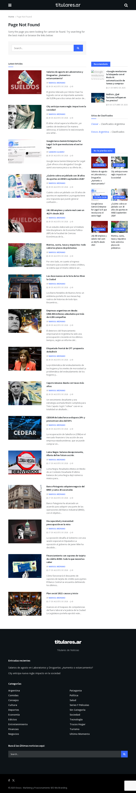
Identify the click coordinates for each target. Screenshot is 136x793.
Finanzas (13, 729)
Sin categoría (77, 709)
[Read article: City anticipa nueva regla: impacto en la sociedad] (24, 117)
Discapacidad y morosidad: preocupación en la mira (60, 523)
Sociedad (75, 714)
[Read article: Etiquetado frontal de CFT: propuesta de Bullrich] (24, 359)
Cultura (12, 705)
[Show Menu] (9, 5)
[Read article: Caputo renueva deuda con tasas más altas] (24, 393)
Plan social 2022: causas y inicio (62, 593)
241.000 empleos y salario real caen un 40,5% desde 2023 (99, 240)
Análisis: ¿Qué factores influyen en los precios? (116, 97)
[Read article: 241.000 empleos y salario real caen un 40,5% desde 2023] (24, 220)
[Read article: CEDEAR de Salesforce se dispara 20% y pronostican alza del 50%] (24, 428)
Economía (99, 165)
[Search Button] (126, 5)
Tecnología (100, 197)
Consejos (13, 700)
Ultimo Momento (80, 733)
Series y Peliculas (79, 705)
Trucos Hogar (77, 724)
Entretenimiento (18, 724)
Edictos (12, 719)
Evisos (18, 787)
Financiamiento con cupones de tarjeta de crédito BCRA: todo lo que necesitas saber (66, 559)
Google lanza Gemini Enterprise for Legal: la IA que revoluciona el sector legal (64, 144)
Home (11, 16)
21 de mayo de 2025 (117, 88)
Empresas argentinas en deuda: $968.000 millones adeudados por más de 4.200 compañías (65, 314)
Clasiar (94, 124)
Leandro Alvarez (57, 152)
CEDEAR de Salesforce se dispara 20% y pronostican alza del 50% (65, 419)
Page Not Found (24, 16)
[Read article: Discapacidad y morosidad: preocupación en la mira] (24, 531)
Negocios (13, 733)
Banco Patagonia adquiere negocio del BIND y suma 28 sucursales (65, 488)
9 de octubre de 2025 (118, 105)
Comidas (13, 695)
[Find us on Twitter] (13, 780)
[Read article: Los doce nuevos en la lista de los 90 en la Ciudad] (24, 286)
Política (74, 695)
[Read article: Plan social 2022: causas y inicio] (24, 604)
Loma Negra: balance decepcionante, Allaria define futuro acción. (64, 454)
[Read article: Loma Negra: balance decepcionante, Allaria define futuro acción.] (24, 462)
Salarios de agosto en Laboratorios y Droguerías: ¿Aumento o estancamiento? (64, 75)
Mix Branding (61, 787)
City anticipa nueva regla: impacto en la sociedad (119, 174)
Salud (73, 700)
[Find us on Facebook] (9, 780)
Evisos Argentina (100, 131)
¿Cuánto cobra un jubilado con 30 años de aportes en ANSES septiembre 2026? (65, 177)
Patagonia (76, 690)
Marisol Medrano (57, 83)
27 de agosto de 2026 (58, 463)
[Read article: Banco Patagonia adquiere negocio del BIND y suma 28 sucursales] (24, 497)
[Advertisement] (109, 38)
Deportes (13, 709)
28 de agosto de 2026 (58, 86)
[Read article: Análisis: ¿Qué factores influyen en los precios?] (97, 97)
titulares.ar (67, 4)
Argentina (14, 690)
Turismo (74, 729)
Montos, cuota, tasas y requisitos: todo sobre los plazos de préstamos (66, 246)
